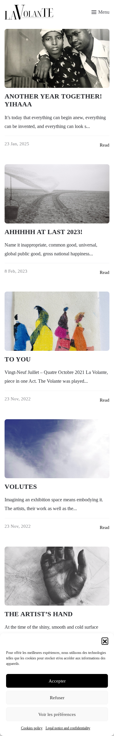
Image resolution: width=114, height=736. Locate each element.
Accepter (57, 681)
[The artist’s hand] (57, 576)
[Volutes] (57, 448)
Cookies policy (32, 728)
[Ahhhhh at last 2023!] (57, 193)
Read (104, 145)
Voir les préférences (57, 714)
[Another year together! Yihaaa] (57, 58)
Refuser (57, 697)
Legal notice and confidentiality (68, 728)
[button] (105, 641)
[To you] (57, 321)
